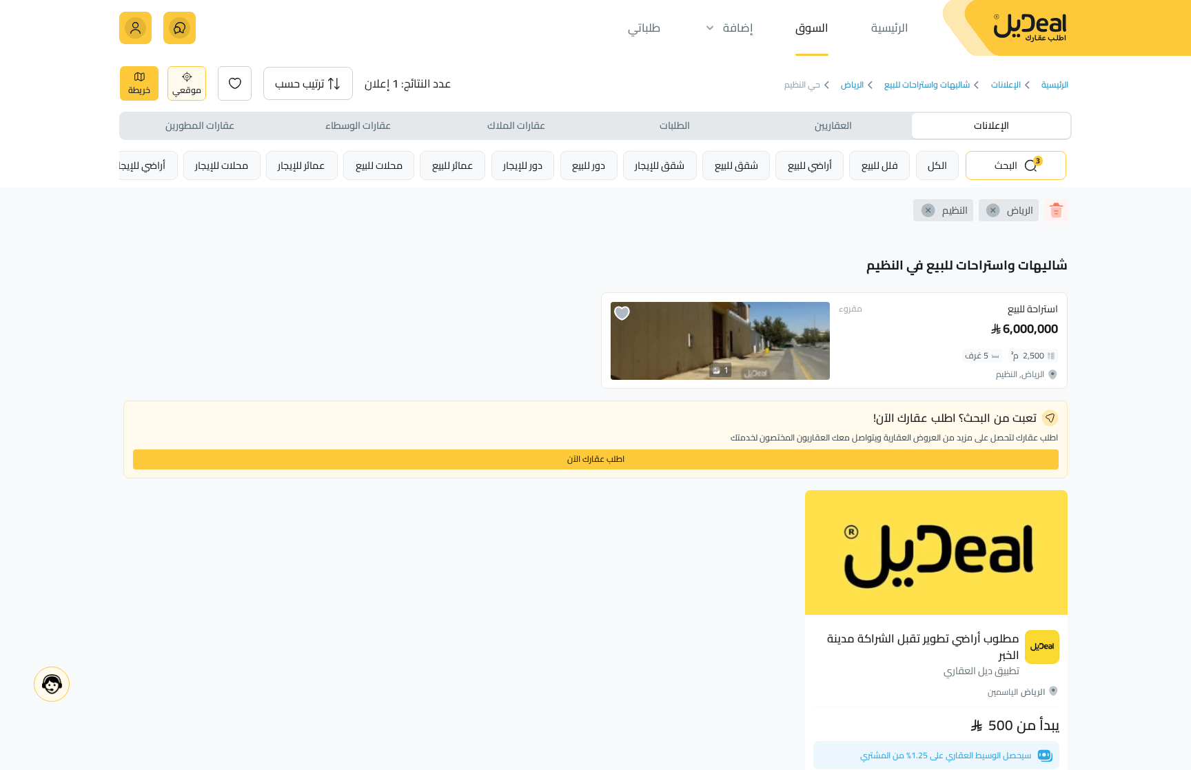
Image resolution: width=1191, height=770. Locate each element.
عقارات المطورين (199, 125)
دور (588, 165)
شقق (736, 165)
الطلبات (675, 125)
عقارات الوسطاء (358, 125)
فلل (880, 165)
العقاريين (833, 125)
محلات (379, 165)
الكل (937, 165)
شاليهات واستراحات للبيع (927, 85)
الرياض (852, 85)
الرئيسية (1054, 85)
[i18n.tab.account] (135, 28)
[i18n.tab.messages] (179, 28)
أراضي (810, 165)
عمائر (453, 165)
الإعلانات (1006, 85)
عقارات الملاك (516, 125)
